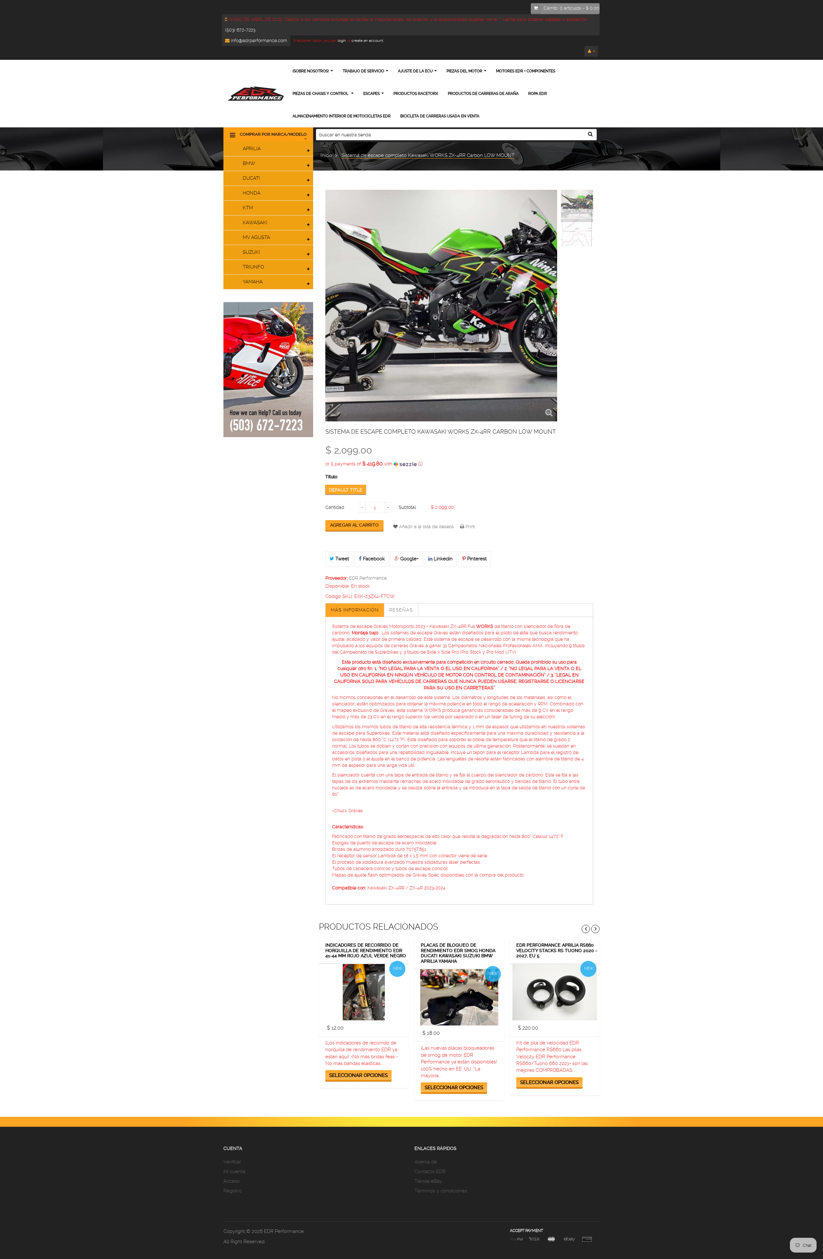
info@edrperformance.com (258, 40)
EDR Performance (368, 578)
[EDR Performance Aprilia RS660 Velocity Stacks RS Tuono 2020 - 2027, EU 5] (555, 992)
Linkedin (442, 559)
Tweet (341, 559)
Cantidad (334, 507)
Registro (232, 1191)
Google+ (409, 559)
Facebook (373, 559)
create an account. (367, 40)
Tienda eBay (428, 1181)
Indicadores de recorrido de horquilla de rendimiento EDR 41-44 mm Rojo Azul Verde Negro (365, 950)
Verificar (232, 1162)
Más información (355, 609)
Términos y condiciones (440, 1191)
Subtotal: (408, 507)
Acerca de (425, 1162)
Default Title (345, 489)
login (341, 40)
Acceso (231, 1181)
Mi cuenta (234, 1171)
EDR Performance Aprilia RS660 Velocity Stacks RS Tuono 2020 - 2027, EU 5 (556, 950)
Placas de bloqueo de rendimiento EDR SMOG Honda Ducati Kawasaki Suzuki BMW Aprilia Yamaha (458, 953)
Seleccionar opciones (358, 1075)
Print (469, 526)
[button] (459, 464)
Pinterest (476, 559)
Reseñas (401, 609)
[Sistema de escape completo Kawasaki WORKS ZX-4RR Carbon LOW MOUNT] (577, 206)
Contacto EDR (430, 1171)
